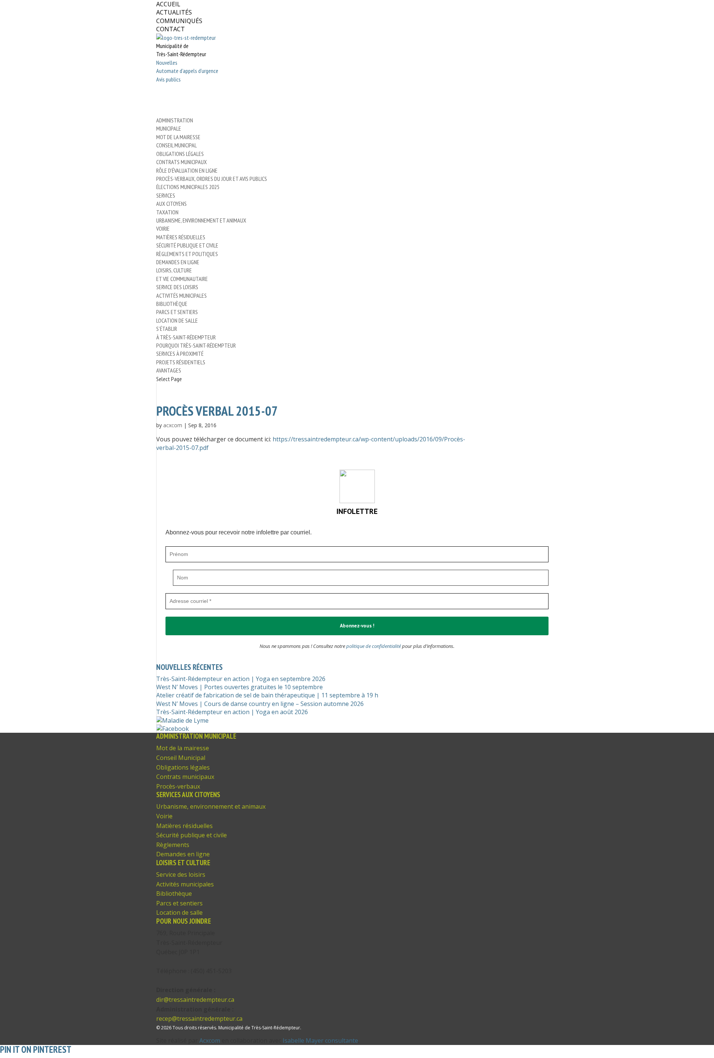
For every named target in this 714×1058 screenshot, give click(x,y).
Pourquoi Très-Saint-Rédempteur (196, 345)
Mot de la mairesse (178, 137)
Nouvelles (166, 62)
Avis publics (168, 79)
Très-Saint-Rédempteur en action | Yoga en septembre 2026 (240, 679)
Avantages (168, 370)
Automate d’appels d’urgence (187, 70)
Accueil (168, 4)
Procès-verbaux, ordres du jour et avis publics (211, 178)
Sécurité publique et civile (187, 245)
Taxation (167, 212)
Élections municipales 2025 (187, 187)
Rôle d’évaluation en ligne (187, 170)
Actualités (174, 12)
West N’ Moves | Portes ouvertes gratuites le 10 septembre (239, 687)
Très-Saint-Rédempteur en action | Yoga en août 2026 (232, 712)
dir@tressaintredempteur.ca (195, 999)
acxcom (172, 425)
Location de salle (177, 320)
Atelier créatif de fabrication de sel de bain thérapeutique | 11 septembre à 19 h (267, 695)
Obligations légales (180, 153)
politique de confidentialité (373, 646)
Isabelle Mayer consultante (320, 1040)
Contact (170, 29)
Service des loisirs (177, 287)
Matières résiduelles (180, 237)
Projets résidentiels (180, 362)
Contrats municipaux (181, 162)
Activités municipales (181, 295)
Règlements (172, 845)
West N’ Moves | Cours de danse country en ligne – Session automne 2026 (260, 704)
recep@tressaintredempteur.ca (199, 1018)
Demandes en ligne (177, 262)
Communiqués (179, 21)
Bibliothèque (171, 303)
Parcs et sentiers (177, 312)
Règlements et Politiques (187, 254)
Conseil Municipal (176, 145)
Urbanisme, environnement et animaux (201, 220)
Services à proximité (179, 353)
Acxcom (209, 1040)
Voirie (163, 228)
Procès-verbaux (178, 786)
